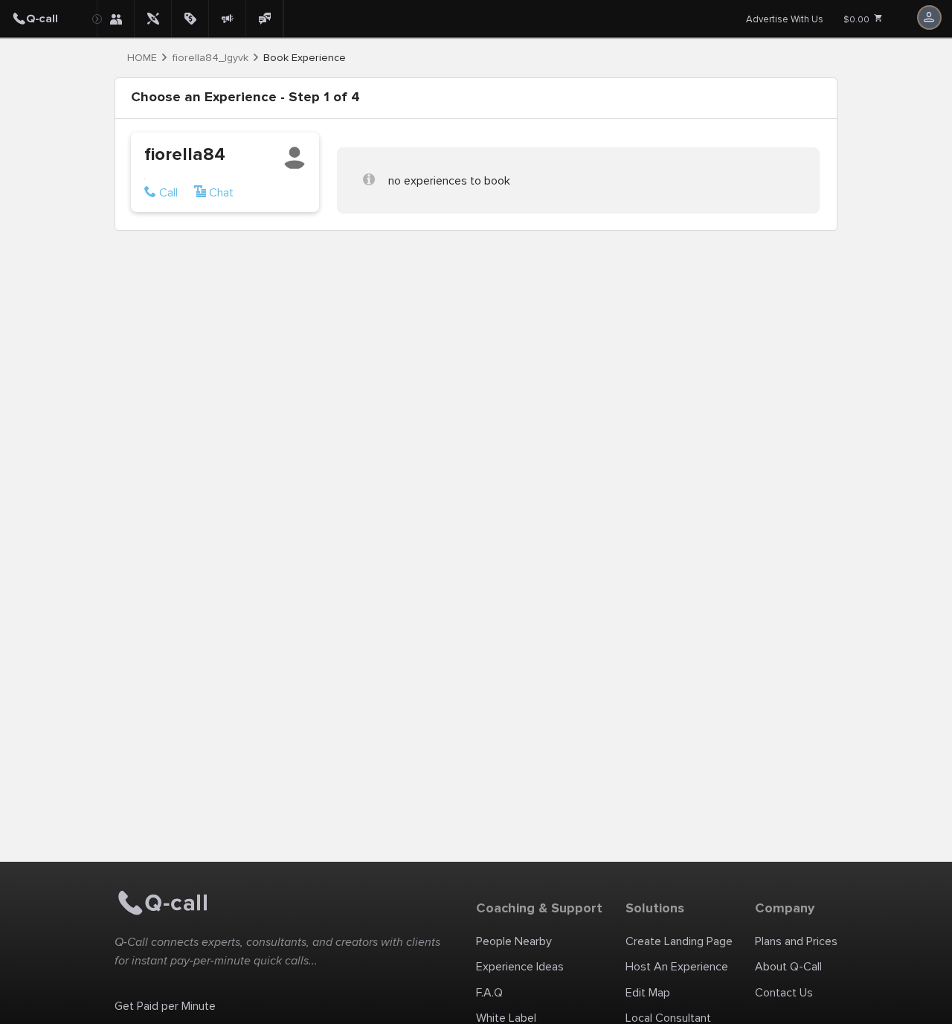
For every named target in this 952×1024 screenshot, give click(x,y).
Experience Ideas (520, 966)
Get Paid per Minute (165, 1006)
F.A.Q (489, 992)
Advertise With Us (784, 19)
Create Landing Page (679, 941)
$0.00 (857, 19)
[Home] (48, 18)
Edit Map (647, 992)
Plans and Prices (796, 941)
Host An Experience (676, 966)
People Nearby (514, 941)
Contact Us (784, 992)
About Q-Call (788, 966)
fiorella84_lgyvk (210, 58)
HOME (142, 58)
